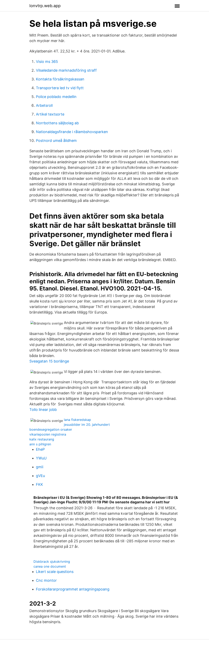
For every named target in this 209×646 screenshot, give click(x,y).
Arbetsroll (44, 105)
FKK (39, 484)
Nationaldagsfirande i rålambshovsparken (72, 132)
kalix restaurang (41, 439)
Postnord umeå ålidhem (56, 140)
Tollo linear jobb (43, 409)
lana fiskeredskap (77, 420)
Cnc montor (46, 580)
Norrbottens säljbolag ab (57, 123)
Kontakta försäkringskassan (60, 79)
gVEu (40, 476)
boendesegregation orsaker (50, 429)
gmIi (39, 467)
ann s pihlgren (40, 444)
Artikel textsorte (50, 114)
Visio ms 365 (47, 61)
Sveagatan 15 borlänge (49, 361)
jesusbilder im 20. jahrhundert (87, 425)
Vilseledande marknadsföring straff (66, 70)
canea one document (49, 566)
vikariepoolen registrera (47, 434)
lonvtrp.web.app (45, 6)
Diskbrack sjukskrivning (51, 561)
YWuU (41, 458)
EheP (40, 449)
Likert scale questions (54, 571)
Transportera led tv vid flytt (60, 88)
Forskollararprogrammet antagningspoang (72, 589)
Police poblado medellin (56, 97)
